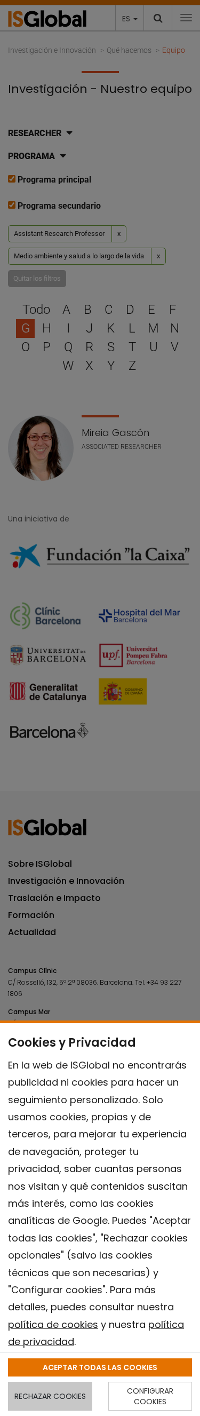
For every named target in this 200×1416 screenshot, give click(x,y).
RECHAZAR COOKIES (50, 1396)
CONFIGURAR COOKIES (150, 1396)
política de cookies (53, 1324)
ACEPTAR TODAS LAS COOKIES (100, 1367)
